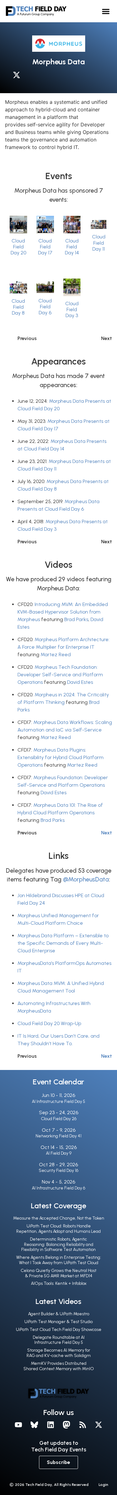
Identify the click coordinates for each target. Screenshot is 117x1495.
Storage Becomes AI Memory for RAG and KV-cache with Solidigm (59, 1353)
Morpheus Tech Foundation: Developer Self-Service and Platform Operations (60, 674)
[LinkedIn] (50, 1424)
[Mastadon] (66, 1424)
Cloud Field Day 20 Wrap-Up (49, 1023)
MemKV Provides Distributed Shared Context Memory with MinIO (58, 1366)
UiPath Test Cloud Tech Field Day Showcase (58, 1329)
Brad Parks (76, 619)
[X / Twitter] (18, 76)
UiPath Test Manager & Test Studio (58, 1321)
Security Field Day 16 (58, 1170)
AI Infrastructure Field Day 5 (58, 1101)
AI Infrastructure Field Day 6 (58, 1188)
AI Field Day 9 (58, 1153)
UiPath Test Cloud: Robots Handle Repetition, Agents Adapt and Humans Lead (58, 1228)
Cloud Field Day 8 (18, 307)
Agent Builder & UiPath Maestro (58, 1314)
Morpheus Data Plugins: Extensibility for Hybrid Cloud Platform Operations (60, 757)
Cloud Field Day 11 (98, 243)
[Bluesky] (34, 1424)
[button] (106, 11)
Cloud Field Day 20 (18, 247)
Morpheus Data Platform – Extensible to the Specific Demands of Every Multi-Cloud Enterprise (63, 943)
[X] (99, 1424)
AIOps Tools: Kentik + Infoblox (58, 1283)
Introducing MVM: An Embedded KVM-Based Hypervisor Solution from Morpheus (62, 611)
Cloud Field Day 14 (72, 247)
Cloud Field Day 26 (58, 1118)
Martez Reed (56, 654)
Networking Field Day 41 (58, 1136)
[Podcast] (82, 1424)
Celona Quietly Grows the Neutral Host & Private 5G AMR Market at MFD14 (58, 1273)
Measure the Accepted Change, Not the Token (58, 1218)
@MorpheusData (86, 879)
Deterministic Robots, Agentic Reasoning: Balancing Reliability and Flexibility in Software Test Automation (58, 1245)
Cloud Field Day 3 (72, 309)
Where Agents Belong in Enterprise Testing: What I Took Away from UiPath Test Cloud (58, 1260)
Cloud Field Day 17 (45, 247)
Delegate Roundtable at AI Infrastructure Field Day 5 (59, 1340)
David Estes (80, 682)
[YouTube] (18, 1424)
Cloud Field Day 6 (45, 307)
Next (106, 833)
